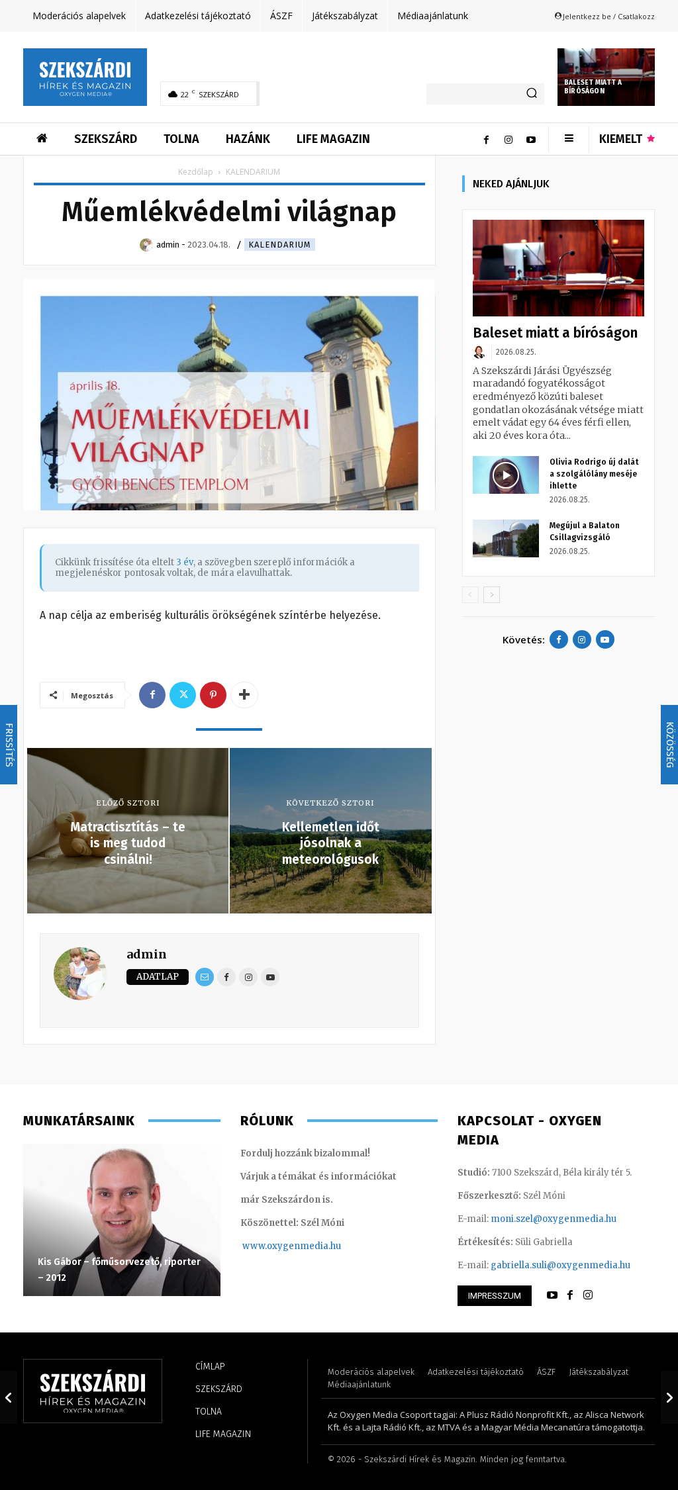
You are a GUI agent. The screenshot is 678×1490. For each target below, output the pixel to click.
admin (146, 954)
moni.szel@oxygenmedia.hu (553, 1219)
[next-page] (491, 594)
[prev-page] (470, 594)
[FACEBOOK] (570, 1295)
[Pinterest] (213, 695)
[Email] (204, 977)
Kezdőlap (195, 171)
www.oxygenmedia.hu (291, 1246)
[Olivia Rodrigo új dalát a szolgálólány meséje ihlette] (506, 474)
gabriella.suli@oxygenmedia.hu (560, 1265)
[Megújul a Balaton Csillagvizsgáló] (506, 538)
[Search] (531, 94)
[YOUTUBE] (552, 1295)
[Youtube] (531, 139)
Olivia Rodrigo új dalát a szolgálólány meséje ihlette (594, 473)
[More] (244, 695)
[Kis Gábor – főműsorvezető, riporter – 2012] (121, 1220)
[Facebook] (486, 139)
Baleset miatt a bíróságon (593, 87)
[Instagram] (508, 139)
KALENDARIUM (279, 245)
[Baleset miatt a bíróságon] (558, 268)
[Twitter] (183, 695)
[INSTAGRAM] (588, 1295)
